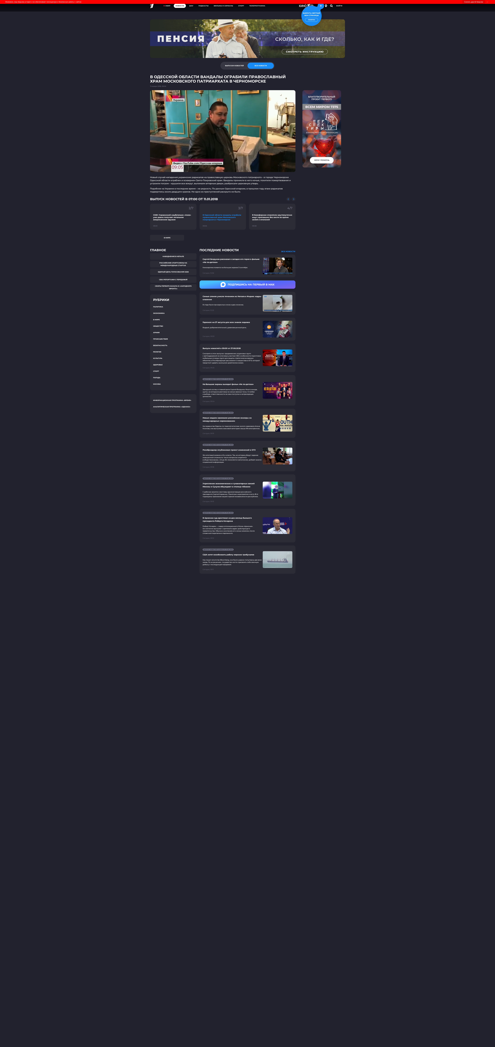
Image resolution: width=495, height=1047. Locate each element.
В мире (167, 238)
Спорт (241, 6)
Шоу (191, 6)
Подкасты (204, 6)
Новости (180, 6)
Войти (339, 6)
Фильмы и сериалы (223, 6)
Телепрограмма (257, 6)
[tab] (234, 66)
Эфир (167, 6)
